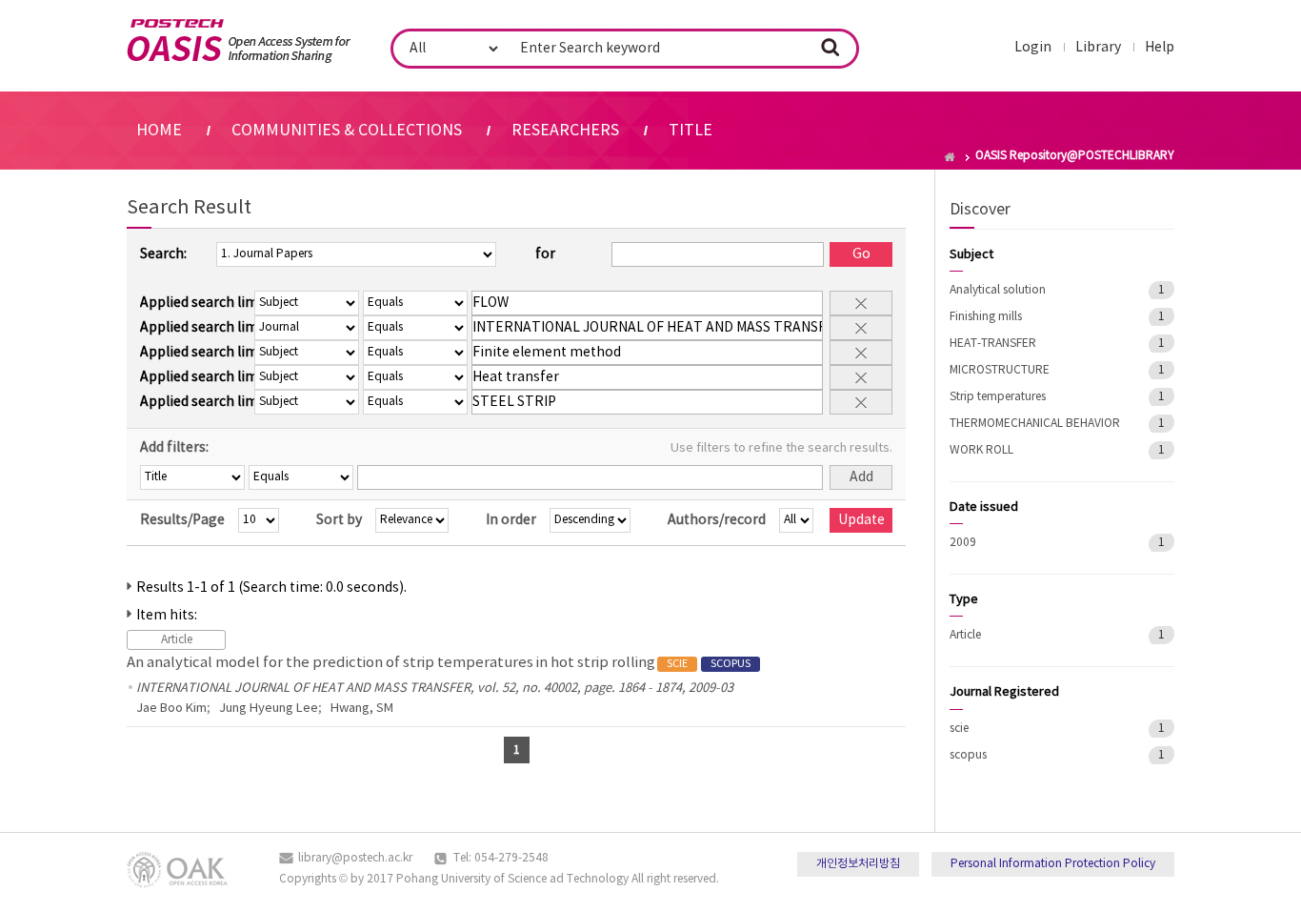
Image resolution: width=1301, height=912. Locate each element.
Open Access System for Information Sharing (238, 41)
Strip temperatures (998, 397)
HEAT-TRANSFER (993, 343)
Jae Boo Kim (171, 708)
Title (690, 130)
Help (1159, 47)
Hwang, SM (361, 708)
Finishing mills (986, 317)
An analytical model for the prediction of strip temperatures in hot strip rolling (439, 663)
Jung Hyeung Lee (268, 708)
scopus (968, 755)
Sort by (339, 520)
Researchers (565, 130)
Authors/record (717, 520)
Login (1032, 47)
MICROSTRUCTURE (1000, 370)
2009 (963, 543)
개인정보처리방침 (858, 864)
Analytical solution (998, 290)
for (545, 254)
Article (965, 635)
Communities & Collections (346, 130)
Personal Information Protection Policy (1053, 864)
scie (959, 728)
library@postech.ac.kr (355, 858)
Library (1098, 47)
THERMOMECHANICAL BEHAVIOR (1035, 423)
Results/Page (182, 520)
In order (511, 520)
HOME (159, 130)
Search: (163, 254)
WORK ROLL (981, 450)
